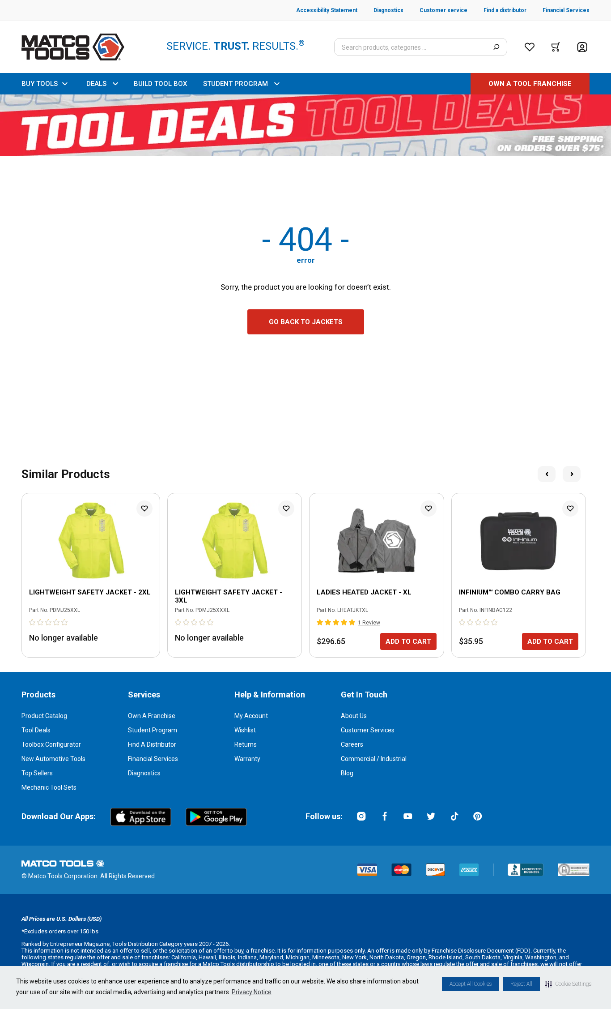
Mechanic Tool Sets (48, 787)
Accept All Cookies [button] (471, 984)
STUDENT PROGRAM (235, 84)
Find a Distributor (152, 744)
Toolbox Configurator (51, 744)
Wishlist (245, 730)
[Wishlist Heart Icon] (144, 508)
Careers (352, 744)
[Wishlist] (529, 47)
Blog (347, 773)
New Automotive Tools (53, 758)
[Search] (496, 47)
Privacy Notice (252, 992)
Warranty (247, 758)
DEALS (96, 84)
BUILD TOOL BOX (160, 84)
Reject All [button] (521, 984)
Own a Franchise (151, 715)
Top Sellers (37, 773)
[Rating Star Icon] (32, 622)
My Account (251, 715)
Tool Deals (36, 730)
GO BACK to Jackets (306, 322)
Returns (245, 744)
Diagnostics (144, 773)
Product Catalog (44, 715)
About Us (354, 715)
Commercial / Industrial (374, 758)
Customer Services (368, 730)
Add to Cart (408, 641)
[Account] (582, 47)
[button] (568, 984)
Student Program (152, 730)
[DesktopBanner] (305, 125)
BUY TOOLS (39, 84)
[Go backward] (547, 474)
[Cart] (555, 47)
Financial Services (153, 758)
